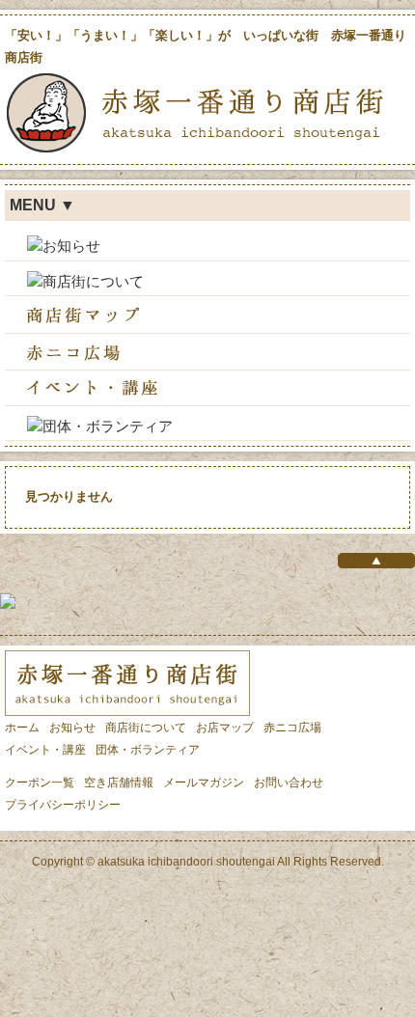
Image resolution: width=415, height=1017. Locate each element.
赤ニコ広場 (292, 727)
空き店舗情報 (118, 782)
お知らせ (72, 727)
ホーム (22, 727)
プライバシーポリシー (63, 804)
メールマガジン (203, 782)
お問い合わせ (288, 782)
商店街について (145, 727)
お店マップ (225, 727)
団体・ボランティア (148, 749)
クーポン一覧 (39, 782)
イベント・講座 (45, 749)
